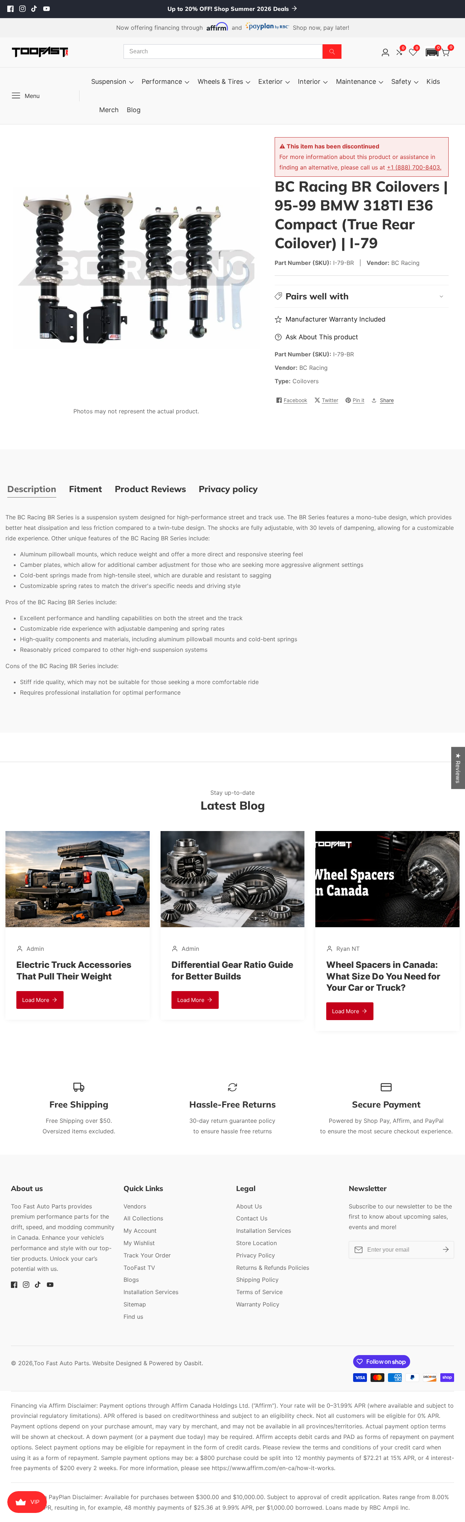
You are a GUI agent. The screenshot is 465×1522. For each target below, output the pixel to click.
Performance (162, 81)
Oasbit (193, 1363)
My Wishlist (139, 1243)
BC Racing (313, 368)
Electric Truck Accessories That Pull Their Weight (74, 970)
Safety (401, 81)
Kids (433, 81)
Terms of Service (259, 1292)
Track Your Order (147, 1255)
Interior (309, 81)
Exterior (270, 81)
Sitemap (135, 1304)
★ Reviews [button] (458, 768)
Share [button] (387, 400)
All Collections (143, 1218)
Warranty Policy (257, 1304)
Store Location (256, 1243)
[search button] (332, 51)
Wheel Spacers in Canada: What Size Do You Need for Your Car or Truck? (383, 976)
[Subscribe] (445, 1250)
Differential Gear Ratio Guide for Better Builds (232, 970)
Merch (109, 110)
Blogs (131, 1279)
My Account (140, 1230)
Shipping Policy (257, 1279)
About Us (249, 1206)
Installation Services (151, 1292)
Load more (35, 1000)
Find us (133, 1316)
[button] (432, 52)
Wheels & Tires (220, 81)
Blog (134, 110)
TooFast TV (139, 1267)
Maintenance (356, 81)
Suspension (108, 81)
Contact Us (251, 1218)
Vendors (135, 1206)
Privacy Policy (255, 1255)
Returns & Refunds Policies (272, 1267)
